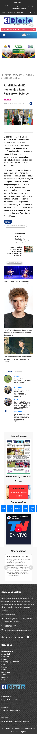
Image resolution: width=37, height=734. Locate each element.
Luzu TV (32, 508)
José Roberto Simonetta (10, 710)
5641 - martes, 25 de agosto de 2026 (15, 721)
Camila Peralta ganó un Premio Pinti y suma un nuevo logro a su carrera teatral (18, 359)
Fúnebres (5, 677)
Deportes (17, 376)
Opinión (4, 669)
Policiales (5, 656)
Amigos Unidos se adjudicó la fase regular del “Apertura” (23, 380)
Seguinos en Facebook (12, 637)
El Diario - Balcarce (12, 75)
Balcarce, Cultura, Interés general (15, 225)
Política (4, 659)
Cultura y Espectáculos (10, 662)
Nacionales (5, 680)
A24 (25, 508)
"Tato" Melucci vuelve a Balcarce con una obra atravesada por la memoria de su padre (18, 332)
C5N (10, 508)
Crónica (17, 508)
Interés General (7, 651)
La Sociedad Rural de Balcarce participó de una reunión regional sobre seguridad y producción (22, 405)
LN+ (3, 508)
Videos (4, 675)
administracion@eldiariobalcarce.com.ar (18, 630)
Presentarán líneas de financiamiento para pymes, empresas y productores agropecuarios (22, 417)
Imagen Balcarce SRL (9, 700)
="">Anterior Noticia (22, 238)
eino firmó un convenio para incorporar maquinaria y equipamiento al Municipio (22, 393)
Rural (16, 399)
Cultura (30, 75)
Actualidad (18, 387)
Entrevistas (5, 672)
